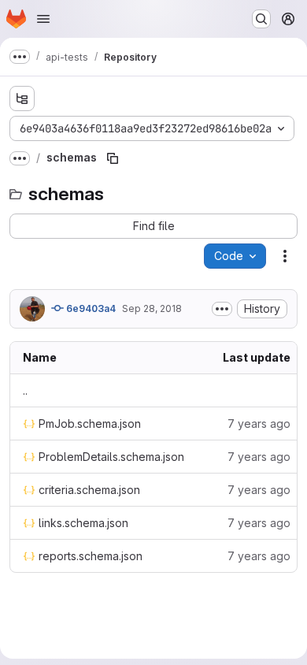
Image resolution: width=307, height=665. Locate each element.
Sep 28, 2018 (152, 308)
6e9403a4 (90, 308)
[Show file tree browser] (22, 98)
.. (25, 390)
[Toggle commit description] (222, 309)
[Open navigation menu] (43, 19)
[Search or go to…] (261, 18)
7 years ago (258, 423)
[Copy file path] (112, 158)
